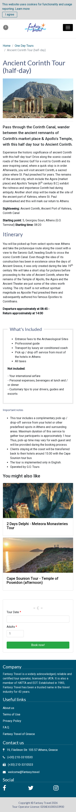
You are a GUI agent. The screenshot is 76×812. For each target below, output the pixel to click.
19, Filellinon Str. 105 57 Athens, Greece (32, 750)
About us (8, 708)
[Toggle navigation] (68, 27)
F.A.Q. (6, 727)
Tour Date (13, 612)
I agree (9, 14)
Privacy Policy (12, 721)
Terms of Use (11, 714)
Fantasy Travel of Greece (19, 734)
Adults (11, 626)
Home (7, 45)
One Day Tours (24, 45)
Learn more (22, 9)
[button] (4, 98)
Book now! (38, 645)
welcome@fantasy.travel (23, 772)
